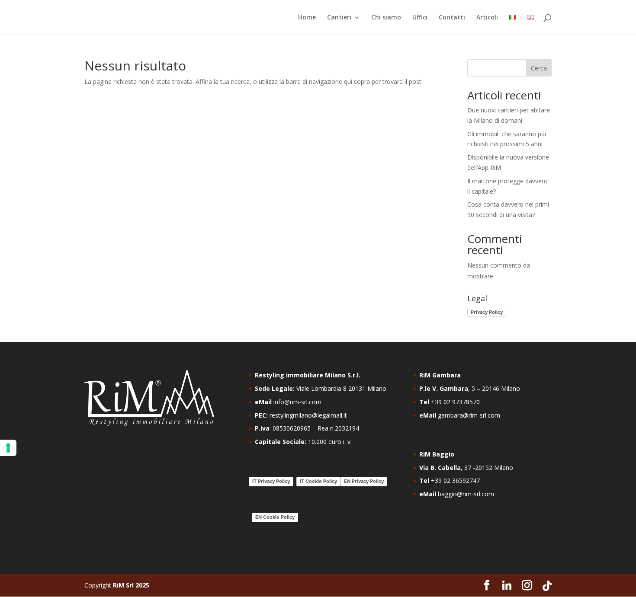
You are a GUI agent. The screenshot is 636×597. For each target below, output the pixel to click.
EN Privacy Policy (364, 481)
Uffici (419, 17)
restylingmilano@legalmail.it (308, 415)
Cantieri (339, 17)
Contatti (452, 17)
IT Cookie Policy (318, 481)
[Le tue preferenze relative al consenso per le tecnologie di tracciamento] (8, 448)
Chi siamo (386, 17)
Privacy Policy (487, 312)
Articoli (487, 17)
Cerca (539, 68)
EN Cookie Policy (275, 517)
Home (307, 17)
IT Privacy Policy (271, 481)
